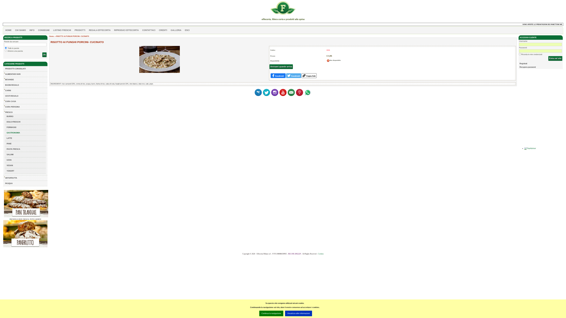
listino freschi (62, 30)
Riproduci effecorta (126, 30)
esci (187, 30)
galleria (176, 30)
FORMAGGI (11, 127)
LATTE (9, 138)
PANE (9, 144)
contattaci (148, 30)
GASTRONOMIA (13, 133)
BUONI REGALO (12, 85)
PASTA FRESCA (13, 149)
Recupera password (528, 67)
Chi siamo (20, 30)
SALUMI (10, 155)
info (31, 30)
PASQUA (9, 183)
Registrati (523, 64)
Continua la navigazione (271, 313)
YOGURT (10, 171)
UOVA (9, 160)
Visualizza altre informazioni (298, 313)
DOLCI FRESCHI (13, 122)
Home (51, 36)
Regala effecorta (100, 30)
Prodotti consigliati (15, 69)
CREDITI (163, 30)
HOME (8, 30)
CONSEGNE (44, 30)
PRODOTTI (80, 30)
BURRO (10, 116)
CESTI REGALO (11, 96)
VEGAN (10, 165)
